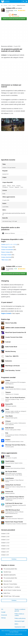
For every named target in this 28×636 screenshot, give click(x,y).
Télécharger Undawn (6, 247)
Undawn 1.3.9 (5, 551)
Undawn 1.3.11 (5, 545)
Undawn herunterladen (7, 249)
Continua (14, 559)
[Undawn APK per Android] (3, 10)
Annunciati (4, 615)
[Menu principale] (26, 1)
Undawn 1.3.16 (5, 536)
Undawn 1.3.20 (5, 533)
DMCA (16, 624)
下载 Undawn (4, 259)
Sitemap (3, 617)
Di (9, 10)
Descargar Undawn (6, 254)
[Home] (1, 5)
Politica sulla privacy (20, 618)
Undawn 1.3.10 (5, 548)
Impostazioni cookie (20, 627)
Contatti (3, 612)
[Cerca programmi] (23, 1)
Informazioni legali (19, 621)
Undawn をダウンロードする (9, 244)
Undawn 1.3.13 (5, 542)
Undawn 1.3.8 (5, 554)
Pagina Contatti (6, 313)
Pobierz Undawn (5, 252)
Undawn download (6, 257)
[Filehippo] (5, 1)
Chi (2, 609)
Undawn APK (14, 8)
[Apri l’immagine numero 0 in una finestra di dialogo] (12, 124)
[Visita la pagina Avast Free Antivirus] (14, 15)
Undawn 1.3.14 (5, 539)
